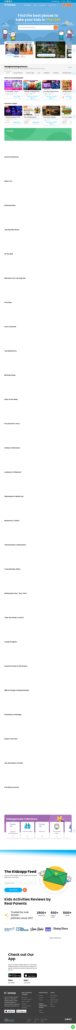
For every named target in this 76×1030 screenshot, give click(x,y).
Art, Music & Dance (26, 999)
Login (69, 5)
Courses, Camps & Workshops (26, 1006)
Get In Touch (52, 5)
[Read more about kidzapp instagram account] (69, 1019)
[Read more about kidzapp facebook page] (65, 1019)
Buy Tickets (17, 96)
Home (8, 73)
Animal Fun (24, 997)
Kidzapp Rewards (68, 73)
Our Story (52, 997)
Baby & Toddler (26, 1001)
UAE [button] (64, 1)
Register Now (17, 122)
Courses (41, 997)
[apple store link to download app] (9, 1010)
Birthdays (24, 1003)
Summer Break (18, 73)
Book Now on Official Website (46, 55)
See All (70, 67)
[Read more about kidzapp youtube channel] (71, 1019)
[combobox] (35, 27)
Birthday (56, 73)
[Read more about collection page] (13, 836)
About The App (54, 1000)
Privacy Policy (29, 1020)
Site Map (52, 1006)
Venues (41, 995)
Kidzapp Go (42, 5)
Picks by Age (30, 73)
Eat (39, 73)
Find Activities (27, 5)
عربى (70, 1)
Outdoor (41, 1012)
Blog (35, 5)
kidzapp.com (11, 1019)
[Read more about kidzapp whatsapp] (67, 1019)
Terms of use (36, 1020)
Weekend (47, 73)
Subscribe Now (13, 890)
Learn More (10, 55)
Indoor (40, 1010)
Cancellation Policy (44, 1020)
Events (40, 1000)
